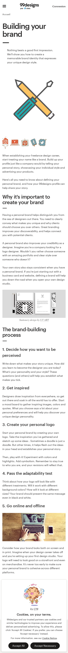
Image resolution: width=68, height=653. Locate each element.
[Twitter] (42, 142)
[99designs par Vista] (29, 6)
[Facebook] (34, 142)
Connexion (59, 6)
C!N (36, 608)
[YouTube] (15, 142)
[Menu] (4, 6)
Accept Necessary (45, 645)
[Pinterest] (25, 142)
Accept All (18, 645)
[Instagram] (5, 142)
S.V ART (44, 319)
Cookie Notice (49, 638)
